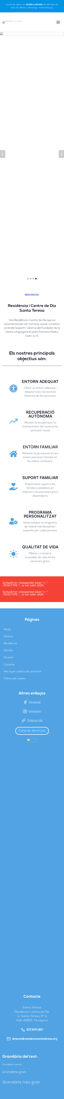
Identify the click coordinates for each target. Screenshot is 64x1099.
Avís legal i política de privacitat (22, 671)
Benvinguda (32, 295)
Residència (10, 643)
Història (8, 636)
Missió (7, 629)
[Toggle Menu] (58, 22)
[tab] (28, 278)
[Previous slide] (2, 154)
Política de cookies (15, 678)
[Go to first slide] (61, 154)
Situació (8, 657)
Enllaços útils (35, 720)
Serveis (8, 650)
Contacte (9, 664)
